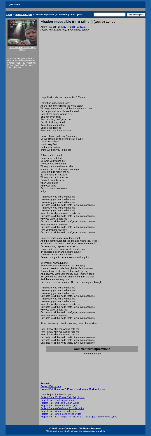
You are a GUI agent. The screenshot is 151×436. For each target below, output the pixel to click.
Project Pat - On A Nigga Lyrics (57, 400)
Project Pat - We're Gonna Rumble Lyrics (62, 408)
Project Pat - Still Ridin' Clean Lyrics (60, 402)
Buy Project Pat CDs (73, 27)
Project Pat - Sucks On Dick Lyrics (59, 405)
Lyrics (9, 14)
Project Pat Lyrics (23, 14)
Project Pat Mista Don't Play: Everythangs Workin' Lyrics (73, 389)
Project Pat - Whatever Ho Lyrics (58, 411)
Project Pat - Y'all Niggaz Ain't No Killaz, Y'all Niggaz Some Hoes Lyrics (79, 416)
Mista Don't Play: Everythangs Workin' (22, 48)
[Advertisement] (92, 68)
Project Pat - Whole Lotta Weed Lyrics (61, 413)
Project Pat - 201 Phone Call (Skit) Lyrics (63, 397)
